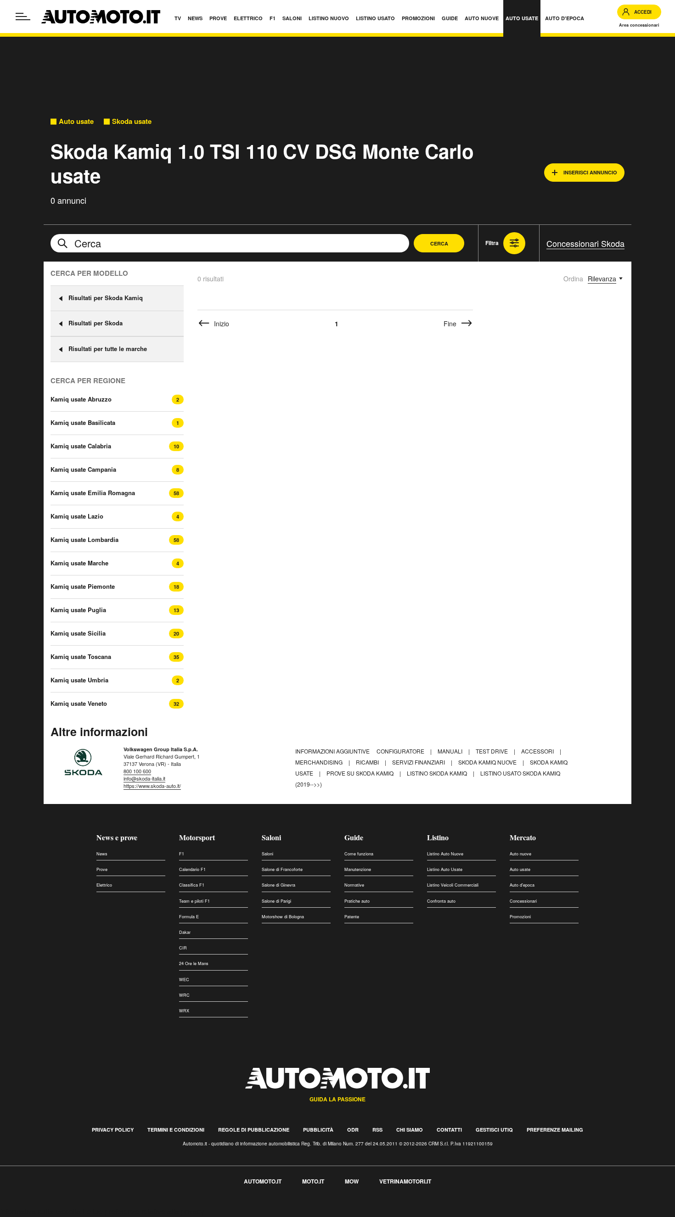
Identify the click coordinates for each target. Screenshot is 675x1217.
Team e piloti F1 (194, 901)
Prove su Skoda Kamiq (360, 773)
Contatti (449, 1129)
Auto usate (76, 121)
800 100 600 (137, 771)
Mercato (523, 837)
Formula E (189, 917)
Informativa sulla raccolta (40, 1211)
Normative (354, 885)
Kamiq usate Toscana (81, 657)
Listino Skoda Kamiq (437, 773)
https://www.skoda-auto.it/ (152, 785)
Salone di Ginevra (278, 885)
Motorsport (197, 837)
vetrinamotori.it (405, 1181)
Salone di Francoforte (282, 869)
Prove (101, 869)
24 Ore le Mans (193, 963)
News (101, 854)
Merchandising (319, 762)
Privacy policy (113, 1129)
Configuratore (401, 751)
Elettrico (104, 885)
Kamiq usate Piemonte (83, 586)
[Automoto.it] (100, 16)
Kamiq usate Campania (83, 469)
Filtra (492, 243)
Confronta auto (441, 901)
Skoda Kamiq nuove (488, 762)
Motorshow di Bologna (283, 917)
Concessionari (523, 901)
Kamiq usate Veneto (79, 703)
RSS (377, 1129)
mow (352, 1181)
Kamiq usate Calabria (81, 446)
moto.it (313, 1181)
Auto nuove (520, 854)
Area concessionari (639, 25)
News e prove (116, 837)
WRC (184, 995)
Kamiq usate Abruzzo (81, 399)
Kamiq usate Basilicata (83, 423)
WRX (184, 1011)
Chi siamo (409, 1129)
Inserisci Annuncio (590, 172)
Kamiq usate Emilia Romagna (93, 493)
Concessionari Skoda (585, 243)
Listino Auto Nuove (445, 854)
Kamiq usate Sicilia (78, 633)
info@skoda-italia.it (144, 778)
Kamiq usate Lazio (77, 516)
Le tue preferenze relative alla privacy (143, 1211)
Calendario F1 (192, 869)
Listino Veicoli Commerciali (452, 885)
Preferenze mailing (555, 1129)
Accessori (538, 751)
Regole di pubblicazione (253, 1129)
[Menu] (23, 16)
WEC (184, 980)
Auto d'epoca (522, 885)
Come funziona (358, 854)
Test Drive (492, 751)
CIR (183, 948)
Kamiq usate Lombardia (84, 540)
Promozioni (520, 917)
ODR (353, 1129)
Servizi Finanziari (419, 762)
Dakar (185, 932)
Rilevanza (602, 278)
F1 (181, 854)
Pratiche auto (357, 901)
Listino (438, 837)
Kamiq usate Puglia (78, 610)
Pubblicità (318, 1129)
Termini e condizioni (175, 1129)
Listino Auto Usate (444, 869)
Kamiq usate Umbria (79, 680)
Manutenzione (357, 869)
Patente (351, 917)
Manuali (451, 751)
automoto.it (262, 1181)
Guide (353, 837)
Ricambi (368, 762)
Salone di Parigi (276, 901)
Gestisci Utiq (494, 1129)
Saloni (271, 837)
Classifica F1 (191, 885)
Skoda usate (132, 121)
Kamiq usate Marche (79, 563)
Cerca (439, 243)
